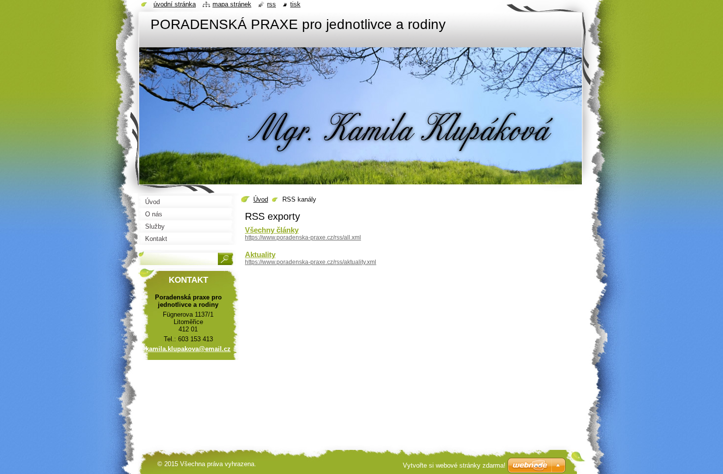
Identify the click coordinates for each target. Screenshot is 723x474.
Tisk (295, 4)
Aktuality (260, 254)
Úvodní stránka (174, 4)
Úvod (260, 199)
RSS (271, 4)
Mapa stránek (231, 4)
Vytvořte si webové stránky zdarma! (454, 465)
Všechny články (272, 230)
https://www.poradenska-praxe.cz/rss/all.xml (303, 237)
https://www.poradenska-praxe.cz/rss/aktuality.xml (310, 262)
